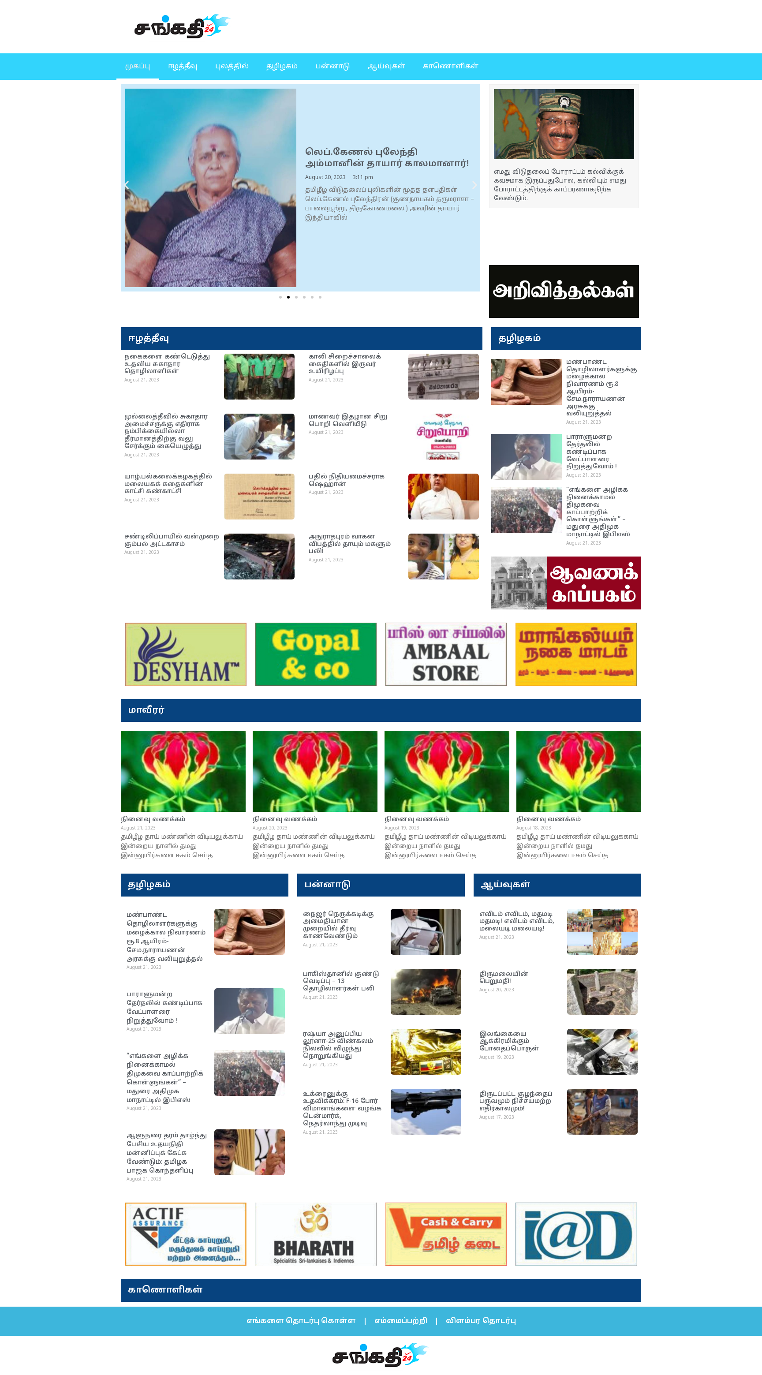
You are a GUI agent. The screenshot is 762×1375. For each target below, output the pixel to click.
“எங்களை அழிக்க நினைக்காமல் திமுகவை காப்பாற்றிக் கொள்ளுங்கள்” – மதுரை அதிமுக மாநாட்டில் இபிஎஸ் (598, 512)
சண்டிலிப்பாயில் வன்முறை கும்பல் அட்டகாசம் (171, 540)
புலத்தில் (232, 66)
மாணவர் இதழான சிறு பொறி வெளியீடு (348, 420)
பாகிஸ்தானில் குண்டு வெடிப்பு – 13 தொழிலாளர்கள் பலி (341, 982)
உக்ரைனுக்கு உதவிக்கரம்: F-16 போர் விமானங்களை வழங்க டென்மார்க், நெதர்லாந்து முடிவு (342, 1109)
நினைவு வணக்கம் (153, 819)
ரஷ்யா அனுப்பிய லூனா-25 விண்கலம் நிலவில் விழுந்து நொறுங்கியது (338, 1045)
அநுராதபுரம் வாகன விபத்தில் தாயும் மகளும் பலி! (350, 544)
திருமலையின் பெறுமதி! (504, 978)
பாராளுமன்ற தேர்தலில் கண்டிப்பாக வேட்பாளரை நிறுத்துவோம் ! (591, 452)
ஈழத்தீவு (183, 66)
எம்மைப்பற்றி (400, 1321)
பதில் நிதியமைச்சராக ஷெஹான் (347, 480)
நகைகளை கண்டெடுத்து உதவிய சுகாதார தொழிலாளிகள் (167, 364)
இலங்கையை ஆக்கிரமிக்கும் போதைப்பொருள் (509, 1042)
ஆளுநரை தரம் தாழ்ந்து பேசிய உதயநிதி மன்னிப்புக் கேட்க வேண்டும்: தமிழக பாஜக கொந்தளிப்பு (167, 1153)
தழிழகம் (282, 66)
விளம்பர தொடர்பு (481, 1321)
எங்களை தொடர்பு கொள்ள (301, 1321)
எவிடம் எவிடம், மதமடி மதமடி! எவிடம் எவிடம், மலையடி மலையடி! (516, 922)
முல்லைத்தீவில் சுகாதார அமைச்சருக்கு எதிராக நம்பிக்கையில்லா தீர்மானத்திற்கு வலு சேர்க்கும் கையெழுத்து (166, 431)
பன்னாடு (332, 66)
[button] (126, 185)
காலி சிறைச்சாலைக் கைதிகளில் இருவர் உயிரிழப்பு (345, 364)
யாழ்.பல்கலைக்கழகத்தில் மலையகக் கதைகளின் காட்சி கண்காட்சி (168, 484)
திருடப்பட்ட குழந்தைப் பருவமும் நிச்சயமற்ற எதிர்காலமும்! (516, 1102)
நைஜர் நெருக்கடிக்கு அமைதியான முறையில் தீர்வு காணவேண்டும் (338, 925)
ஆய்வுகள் (386, 66)
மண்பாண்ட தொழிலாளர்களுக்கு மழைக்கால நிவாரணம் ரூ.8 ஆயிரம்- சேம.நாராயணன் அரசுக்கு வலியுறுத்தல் (601, 388)
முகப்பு (137, 66)
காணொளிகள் (450, 66)
